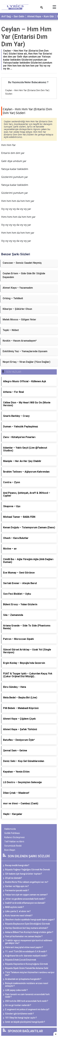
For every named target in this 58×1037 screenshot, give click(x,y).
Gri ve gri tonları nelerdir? (18, 1005)
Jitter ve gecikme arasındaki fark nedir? (25, 899)
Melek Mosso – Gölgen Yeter (19, 319)
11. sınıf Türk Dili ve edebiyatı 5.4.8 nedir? (26, 951)
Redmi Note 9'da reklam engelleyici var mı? (26, 882)
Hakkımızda (10, 829)
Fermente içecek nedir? (17, 890)
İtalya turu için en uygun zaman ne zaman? (26, 894)
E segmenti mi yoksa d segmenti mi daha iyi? (27, 1009)
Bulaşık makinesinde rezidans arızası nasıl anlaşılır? (26, 984)
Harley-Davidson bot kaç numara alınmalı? (26, 928)
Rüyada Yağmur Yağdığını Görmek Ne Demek (27, 869)
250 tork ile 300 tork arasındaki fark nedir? (26, 1001)
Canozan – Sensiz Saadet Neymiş (22, 262)
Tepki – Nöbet (11, 330)
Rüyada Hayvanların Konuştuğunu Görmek (26, 964)
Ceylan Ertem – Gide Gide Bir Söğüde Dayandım (24, 275)
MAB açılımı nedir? (14, 907)
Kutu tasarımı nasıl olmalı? (18, 915)
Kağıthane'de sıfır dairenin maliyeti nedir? (26, 955)
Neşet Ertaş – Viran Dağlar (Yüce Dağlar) (26, 361)
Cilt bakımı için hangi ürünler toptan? (23, 874)
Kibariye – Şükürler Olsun (17, 308)
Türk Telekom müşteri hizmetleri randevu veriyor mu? (30, 973)
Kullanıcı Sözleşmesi (14, 837)
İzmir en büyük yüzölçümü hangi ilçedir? (25, 1022)
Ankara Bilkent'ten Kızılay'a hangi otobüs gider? (29, 932)
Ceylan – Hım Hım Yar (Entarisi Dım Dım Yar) (26, 37)
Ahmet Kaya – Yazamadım (18, 287)
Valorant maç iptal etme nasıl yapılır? (24, 947)
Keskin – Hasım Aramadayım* (20, 340)
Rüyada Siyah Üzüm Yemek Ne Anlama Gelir (26, 968)
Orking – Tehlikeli (13, 298)
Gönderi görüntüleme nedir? (19, 1013)
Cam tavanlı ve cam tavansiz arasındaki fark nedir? (27, 995)
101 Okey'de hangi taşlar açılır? (21, 1017)
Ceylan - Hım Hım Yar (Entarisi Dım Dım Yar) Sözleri (27, 111)
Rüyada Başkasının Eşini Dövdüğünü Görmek (27, 924)
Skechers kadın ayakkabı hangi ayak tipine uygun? (30, 919)
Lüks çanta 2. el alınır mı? (18, 911)
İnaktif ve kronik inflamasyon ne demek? (25, 903)
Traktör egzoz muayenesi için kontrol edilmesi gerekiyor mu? (28, 941)
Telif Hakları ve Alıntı (14, 841)
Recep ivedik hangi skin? (17, 865)
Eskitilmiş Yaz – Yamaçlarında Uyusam (25, 351)
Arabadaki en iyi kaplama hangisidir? (23, 979)
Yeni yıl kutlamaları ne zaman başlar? (24, 936)
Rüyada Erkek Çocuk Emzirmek (20, 960)
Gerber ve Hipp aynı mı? (17, 886)
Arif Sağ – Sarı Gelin (12, 16)
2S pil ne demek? (13, 878)
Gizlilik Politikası (12, 833)
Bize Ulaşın (9, 850)
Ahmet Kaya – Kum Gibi (40, 16)
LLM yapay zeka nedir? (16, 990)
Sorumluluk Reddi (12, 845)
